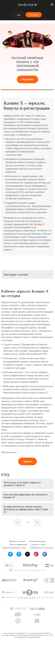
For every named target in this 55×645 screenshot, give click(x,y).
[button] (10, 570)
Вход (18, 15)
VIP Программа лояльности (41, 548)
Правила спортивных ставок (14, 548)
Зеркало (27, 461)
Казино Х (39, 224)
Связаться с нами (38, 544)
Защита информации (18, 544)
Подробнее (27, 79)
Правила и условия (17, 541)
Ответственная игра (37, 541)
